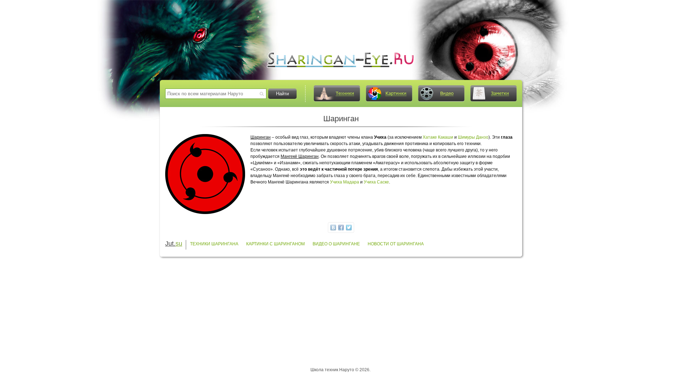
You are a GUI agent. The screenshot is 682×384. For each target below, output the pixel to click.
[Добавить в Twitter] (349, 227)
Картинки (389, 93)
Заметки (493, 93)
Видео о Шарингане (336, 243)
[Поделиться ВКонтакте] (333, 227)
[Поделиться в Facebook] (341, 227)
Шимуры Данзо (473, 137)
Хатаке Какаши (438, 137)
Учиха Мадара (344, 182)
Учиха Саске (376, 182)
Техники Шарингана (214, 243)
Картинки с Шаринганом (275, 243)
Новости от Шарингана (396, 243)
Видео (441, 93)
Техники (336, 93)
